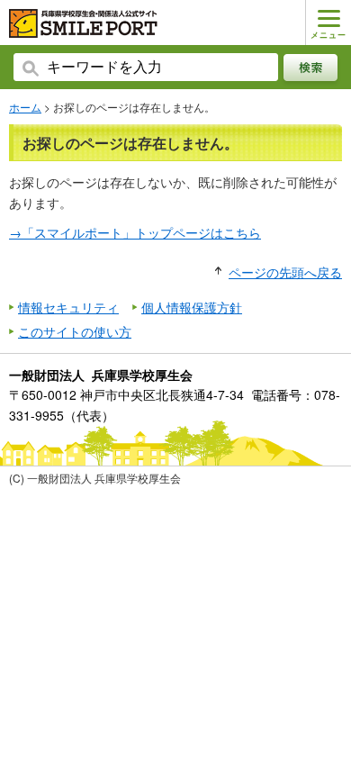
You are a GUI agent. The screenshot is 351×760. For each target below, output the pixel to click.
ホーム (25, 106)
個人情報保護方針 (191, 307)
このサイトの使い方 (74, 331)
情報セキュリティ (68, 307)
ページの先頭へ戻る (285, 272)
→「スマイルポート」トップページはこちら (135, 232)
